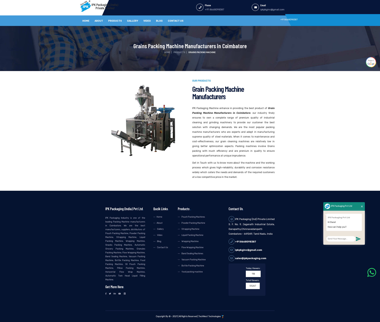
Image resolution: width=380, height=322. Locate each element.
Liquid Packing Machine (192, 235)
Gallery (132, 21)
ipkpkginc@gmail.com (272, 9)
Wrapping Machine (190, 241)
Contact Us (175, 21)
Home (85, 21)
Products (115, 21)
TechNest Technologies (209, 316)
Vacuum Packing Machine (193, 259)
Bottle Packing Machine (192, 266)
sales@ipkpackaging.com (250, 258)
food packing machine (192, 272)
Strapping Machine (190, 229)
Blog (159, 21)
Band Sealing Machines (192, 253)
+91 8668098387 (214, 9)
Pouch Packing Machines (193, 217)
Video (147, 21)
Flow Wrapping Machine (192, 247)
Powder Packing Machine (193, 223)
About (99, 21)
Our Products (201, 81)
